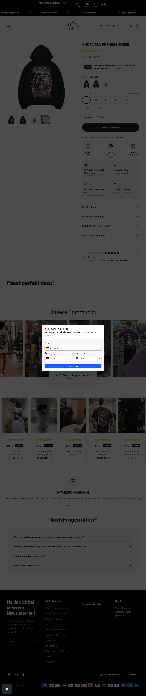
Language (52, 353)
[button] (73, 348)
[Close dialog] (102, 327)
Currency (81, 353)
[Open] (7, 689)
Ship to (51, 343)
